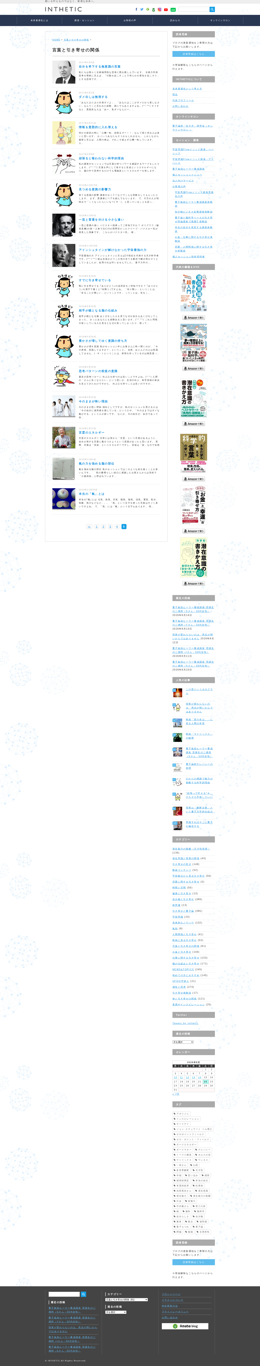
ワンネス (203, 1160)
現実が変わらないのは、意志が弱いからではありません (199, 708)
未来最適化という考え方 (187, 88)
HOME (56, 40)
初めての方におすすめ (186, 975)
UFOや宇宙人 (180, 981)
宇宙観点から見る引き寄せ (188, 876)
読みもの (175, 20)
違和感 (203, 1221)
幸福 (179, 1175)
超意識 (176, 905)
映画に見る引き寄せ (184, 940)
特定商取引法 (170, 1306)
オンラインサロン (220, 20)
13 (193, 1077)
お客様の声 (130, 20)
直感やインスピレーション (188, 1004)
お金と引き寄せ (181, 952)
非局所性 (205, 1232)
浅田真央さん (184, 1191)
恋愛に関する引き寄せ (186, 881)
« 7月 (176, 1094)
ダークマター (184, 1149)
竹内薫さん (183, 1206)
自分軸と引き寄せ (183, 899)
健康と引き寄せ (181, 893)
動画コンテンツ (181, 870)
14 (199, 1077)
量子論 (199, 1227)
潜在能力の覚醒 (202, 1196)
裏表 (179, 1221)
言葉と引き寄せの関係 (76, 40)
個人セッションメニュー (187, 174)
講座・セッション (84, 20)
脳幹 (188, 1211)
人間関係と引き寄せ (184, 934)
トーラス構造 (184, 1155)
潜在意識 (203, 1191)
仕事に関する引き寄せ (186, 957)
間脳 (179, 1232)
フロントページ (171, 1294)
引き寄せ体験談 (181, 993)
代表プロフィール (183, 100)
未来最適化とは (39, 20)
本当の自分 (202, 1180)
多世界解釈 (183, 1170)
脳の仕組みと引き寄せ (186, 963)
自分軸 (199, 1216)
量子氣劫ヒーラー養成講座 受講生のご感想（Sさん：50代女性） (199, 752)
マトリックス (184, 1160)
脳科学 (201, 1211)
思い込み (193, 1175)
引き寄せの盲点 (181, 864)
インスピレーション (188, 1119)
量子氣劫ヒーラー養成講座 (188, 169)
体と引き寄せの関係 (184, 998)
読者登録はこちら (193, 54)
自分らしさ (183, 1216)
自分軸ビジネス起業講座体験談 (194, 211)
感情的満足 (183, 1180)
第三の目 (201, 1206)
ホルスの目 (204, 1155)
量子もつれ (183, 1227)
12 (187, 1077)
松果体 (199, 1185)
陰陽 (190, 1232)
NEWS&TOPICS (183, 969)
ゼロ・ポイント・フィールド (193, 1139)
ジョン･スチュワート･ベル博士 (194, 1129)
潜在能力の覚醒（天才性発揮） (191, 848)
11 (181, 1077)
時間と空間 (179, 887)
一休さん (182, 1165)
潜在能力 (182, 1196)
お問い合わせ (180, 106)
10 (175, 1077)
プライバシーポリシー (175, 1311)
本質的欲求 (183, 1185)
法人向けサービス (183, 180)
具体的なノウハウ (183, 922)
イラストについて (172, 1300)
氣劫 (175, 928)
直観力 (192, 1201)
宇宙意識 (177, 917)
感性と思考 (179, 987)
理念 (175, 94)
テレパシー (204, 1149)
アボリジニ (183, 1113)
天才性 (199, 1170)
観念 (190, 1221)
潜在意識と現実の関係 (186, 858)
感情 (207, 1175)
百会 (179, 1201)
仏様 (195, 1165)
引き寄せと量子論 (183, 911)
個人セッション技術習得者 (188, 256)
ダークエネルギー (187, 1144)
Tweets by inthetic (185, 1023)
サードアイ (183, 1124)
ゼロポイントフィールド (190, 1134)
